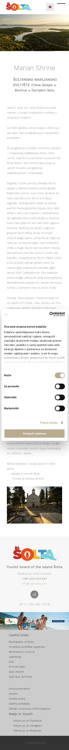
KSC (11, 661)
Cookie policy (17, 698)
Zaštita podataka (19, 703)
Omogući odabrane (34, 433)
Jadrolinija (15, 656)
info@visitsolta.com (34, 583)
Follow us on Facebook (27, 720)
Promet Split (17, 666)
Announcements (19, 688)
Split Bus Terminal (20, 676)
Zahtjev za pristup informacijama (29, 708)
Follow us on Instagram (27, 725)
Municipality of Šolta (21, 642)
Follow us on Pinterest (27, 730)
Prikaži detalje (49, 422)
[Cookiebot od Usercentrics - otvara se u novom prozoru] (49, 314)
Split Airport (16, 671)
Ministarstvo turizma (21, 651)
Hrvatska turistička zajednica (27, 646)
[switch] (60, 386)
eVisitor (13, 693)
